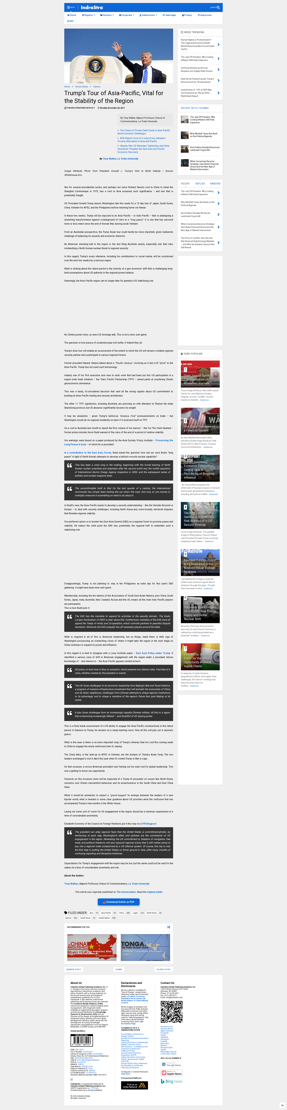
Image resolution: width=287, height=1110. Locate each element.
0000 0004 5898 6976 (84, 1058)
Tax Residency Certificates (132, 1066)
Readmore (204, 400)
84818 (81, 1064)
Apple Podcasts (167, 1031)
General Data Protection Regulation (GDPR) (131, 1054)
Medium (164, 1045)
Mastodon (165, 1043)
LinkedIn (164, 1041)
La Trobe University (127, 158)
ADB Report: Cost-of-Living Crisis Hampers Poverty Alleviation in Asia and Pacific (141, 140)
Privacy (188, 15)
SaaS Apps (170, 15)
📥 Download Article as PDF (119, 902)
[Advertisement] (89, 134)
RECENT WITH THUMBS (195, 108)
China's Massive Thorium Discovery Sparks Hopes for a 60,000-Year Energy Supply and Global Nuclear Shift (200, 611)
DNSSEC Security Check (131, 1045)
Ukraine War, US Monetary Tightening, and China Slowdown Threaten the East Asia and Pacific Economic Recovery (143, 149)
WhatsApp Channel (168, 1052)
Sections (107, 15)
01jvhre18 (81, 1062)
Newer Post (74, 969)
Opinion (96, 86)
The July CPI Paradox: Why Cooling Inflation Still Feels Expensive (202, 120)
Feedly (163, 1035)
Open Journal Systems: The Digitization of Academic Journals (199, 379)
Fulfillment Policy (128, 1051)
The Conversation (125, 892)
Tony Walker (109, 158)
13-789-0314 (91, 1073)
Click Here (125, 1074)
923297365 (87, 1052)
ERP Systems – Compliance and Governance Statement (134, 1048)
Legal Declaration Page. (132, 1023)
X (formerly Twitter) (168, 1054)
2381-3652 (79, 1050)
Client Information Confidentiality (134, 1042)
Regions (88, 15)
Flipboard (164, 1037)
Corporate (126, 15)
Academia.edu (167, 1027)
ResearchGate (166, 1048)
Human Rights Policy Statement (134, 1063)
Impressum (206, 15)
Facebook (164, 1033)
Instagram (165, 1039)
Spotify (163, 1050)
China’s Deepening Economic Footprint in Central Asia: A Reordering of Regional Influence (199, 469)
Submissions (148, 15)
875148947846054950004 (88, 1060)
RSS (71, 21)
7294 (90, 1069)
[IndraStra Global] (92, 8)
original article (154, 892)
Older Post (164, 969)
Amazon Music (167, 1029)
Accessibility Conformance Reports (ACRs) (132, 1035)
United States (81, 86)
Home (73, 15)
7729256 (94, 1088)
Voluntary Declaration (130, 1068)
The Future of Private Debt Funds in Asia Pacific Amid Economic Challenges (143, 132)
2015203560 (97, 1054)
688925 (91, 1071)
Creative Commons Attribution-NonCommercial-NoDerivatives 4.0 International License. (134, 999)
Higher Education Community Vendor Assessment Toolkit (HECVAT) (133, 1059)
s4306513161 (87, 1066)
